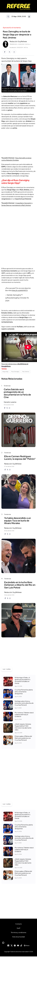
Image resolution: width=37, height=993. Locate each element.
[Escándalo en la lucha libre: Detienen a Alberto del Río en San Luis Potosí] (18, 620)
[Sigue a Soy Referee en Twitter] (12, 945)
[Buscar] (8, 16)
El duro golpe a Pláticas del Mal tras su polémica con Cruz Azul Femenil (23, 738)
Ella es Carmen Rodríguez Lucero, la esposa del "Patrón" (20, 457)
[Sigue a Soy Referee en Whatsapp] (18, 942)
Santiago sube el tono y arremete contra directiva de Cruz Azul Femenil (24, 703)
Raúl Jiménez (25, 371)
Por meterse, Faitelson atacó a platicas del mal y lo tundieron (24, 714)
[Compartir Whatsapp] (14, 52)
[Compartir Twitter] (9, 52)
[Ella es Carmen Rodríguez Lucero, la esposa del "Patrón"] (18, 491)
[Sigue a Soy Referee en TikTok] (21, 945)
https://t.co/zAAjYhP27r (20, 290)
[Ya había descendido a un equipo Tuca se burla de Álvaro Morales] (18, 556)
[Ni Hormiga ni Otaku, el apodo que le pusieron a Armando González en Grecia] (8, 681)
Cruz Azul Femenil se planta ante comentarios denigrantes (24, 692)
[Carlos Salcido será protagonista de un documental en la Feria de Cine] (18, 430)
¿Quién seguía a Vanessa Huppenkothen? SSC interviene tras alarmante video (23, 727)
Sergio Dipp (5, 371)
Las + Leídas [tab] (7, 669)
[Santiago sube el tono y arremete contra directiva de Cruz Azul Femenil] (8, 705)
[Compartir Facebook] (5, 52)
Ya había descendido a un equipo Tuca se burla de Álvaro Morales (17, 521)
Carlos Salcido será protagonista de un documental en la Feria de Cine (17, 393)
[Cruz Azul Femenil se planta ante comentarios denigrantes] (8, 693)
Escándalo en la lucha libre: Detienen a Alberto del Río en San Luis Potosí (19, 585)
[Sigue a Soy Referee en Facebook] (8, 945)
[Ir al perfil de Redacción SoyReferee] (5, 44)
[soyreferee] (18, 7)
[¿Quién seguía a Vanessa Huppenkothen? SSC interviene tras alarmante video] (8, 728)
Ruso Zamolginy (15, 371)
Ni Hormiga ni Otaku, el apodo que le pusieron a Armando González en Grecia (22, 680)
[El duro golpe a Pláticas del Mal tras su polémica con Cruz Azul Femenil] (8, 740)
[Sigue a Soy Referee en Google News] (27, 945)
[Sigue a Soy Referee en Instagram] (15, 945)
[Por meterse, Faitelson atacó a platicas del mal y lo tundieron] (8, 716)
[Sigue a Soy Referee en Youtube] (18, 945)
